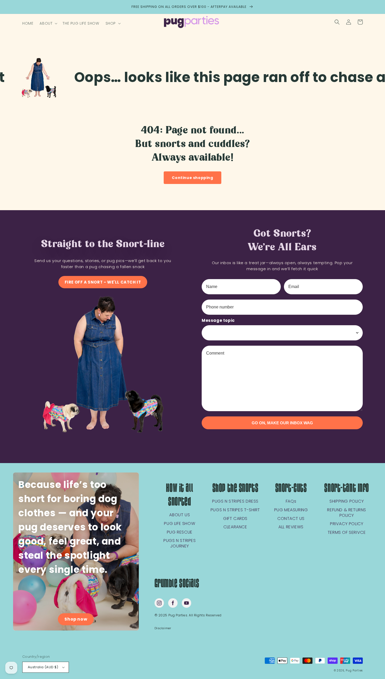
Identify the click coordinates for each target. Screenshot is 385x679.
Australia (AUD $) (43, 667)
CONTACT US (291, 519)
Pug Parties (354, 670)
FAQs (291, 501)
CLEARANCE (235, 527)
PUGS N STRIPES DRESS (235, 501)
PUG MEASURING (291, 510)
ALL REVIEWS (291, 527)
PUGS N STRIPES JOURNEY (179, 543)
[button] (47, 23)
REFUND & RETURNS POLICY (346, 512)
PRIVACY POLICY (346, 524)
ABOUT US (179, 515)
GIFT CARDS (235, 519)
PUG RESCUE (179, 532)
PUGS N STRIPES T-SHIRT (235, 510)
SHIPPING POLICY (346, 501)
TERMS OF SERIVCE (347, 532)
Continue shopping (192, 177)
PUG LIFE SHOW (179, 523)
